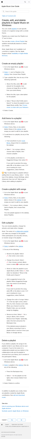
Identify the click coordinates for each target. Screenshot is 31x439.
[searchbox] (15, 11)
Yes (12, 420)
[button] (25, 2)
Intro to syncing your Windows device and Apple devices (15, 407)
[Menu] (29, 2)
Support (7, 424)
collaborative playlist (22, 231)
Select (6, 72)
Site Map (3, 436)
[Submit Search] (4, 11)
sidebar (6, 74)
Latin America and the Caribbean (8, 432)
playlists (14, 29)
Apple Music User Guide (10, 6)
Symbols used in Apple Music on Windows (15, 411)
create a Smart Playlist (17, 41)
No (21, 420)
